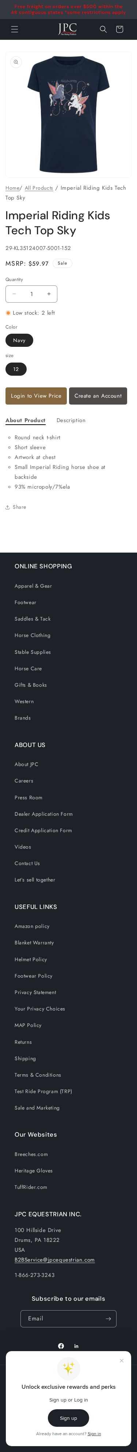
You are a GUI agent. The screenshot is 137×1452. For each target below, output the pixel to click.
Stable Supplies (33, 652)
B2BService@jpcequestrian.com (55, 1260)
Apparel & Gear (33, 585)
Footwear (26, 602)
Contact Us (27, 863)
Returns (23, 1042)
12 (16, 369)
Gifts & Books (31, 685)
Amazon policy (32, 926)
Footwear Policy (34, 975)
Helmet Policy (31, 959)
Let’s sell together (35, 879)
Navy (19, 340)
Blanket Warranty (34, 942)
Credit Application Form (43, 830)
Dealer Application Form (44, 814)
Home (12, 188)
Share (19, 507)
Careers (24, 780)
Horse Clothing (32, 635)
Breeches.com (31, 1154)
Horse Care (28, 668)
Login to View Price (36, 396)
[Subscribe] (108, 1318)
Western (24, 701)
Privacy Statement (35, 992)
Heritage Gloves (34, 1170)
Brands (23, 717)
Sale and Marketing (37, 1107)
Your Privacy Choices (40, 1008)
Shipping (25, 1058)
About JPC (26, 764)
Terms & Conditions (38, 1074)
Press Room (29, 797)
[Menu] (15, 29)
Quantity (14, 279)
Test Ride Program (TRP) (43, 1091)
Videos (23, 846)
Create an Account (98, 396)
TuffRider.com (31, 1187)
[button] (103, 29)
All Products (39, 188)
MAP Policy (28, 1025)
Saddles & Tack (32, 618)
